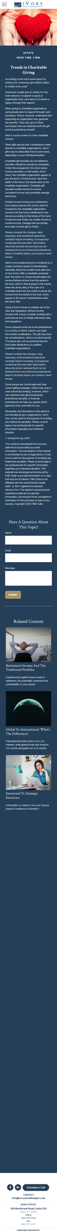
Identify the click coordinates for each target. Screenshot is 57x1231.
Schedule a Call (36, 1187)
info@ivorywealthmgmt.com (28, 1198)
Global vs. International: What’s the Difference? (28, 731)
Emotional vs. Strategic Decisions (22, 795)
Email (8, 550)
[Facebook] (10, 1187)
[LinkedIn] (18, 1187)
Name (8, 532)
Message (10, 568)
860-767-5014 (28, 1218)
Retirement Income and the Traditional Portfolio (26, 667)
